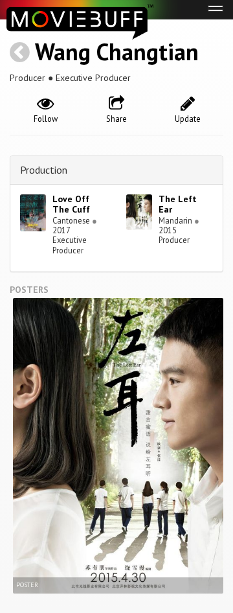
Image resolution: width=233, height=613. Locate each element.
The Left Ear (178, 204)
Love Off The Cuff (71, 204)
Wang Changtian (117, 51)
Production (43, 169)
